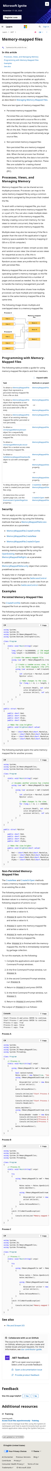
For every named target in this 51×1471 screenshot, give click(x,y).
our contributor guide (31, 1349)
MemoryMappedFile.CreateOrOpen (23, 541)
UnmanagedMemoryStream (14, 430)
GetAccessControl (29, 585)
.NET (12, 32)
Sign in (46, 26)
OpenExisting (8, 553)
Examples (8, 63)
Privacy (17, 1460)
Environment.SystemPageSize (15, 500)
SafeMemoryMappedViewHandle (16, 457)
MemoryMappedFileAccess (34, 522)
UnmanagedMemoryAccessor (15, 445)
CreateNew (36, 485)
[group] (25, 443)
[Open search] (39, 26)
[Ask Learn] (35, 32)
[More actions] (47, 32)
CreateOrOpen (38, 497)
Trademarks (7, 1467)
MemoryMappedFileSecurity (15, 566)
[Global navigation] (2, 26)
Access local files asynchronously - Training (20, 1421)
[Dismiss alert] (47, 4)
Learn (4, 32)
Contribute (6, 1460)
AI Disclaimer (7, 1457)
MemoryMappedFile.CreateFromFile (23, 530)
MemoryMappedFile (21, 387)
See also (7, 66)
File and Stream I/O (16, 1325)
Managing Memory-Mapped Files (32, 100)
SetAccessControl (38, 578)
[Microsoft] (25, 26)
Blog (35, 1457)
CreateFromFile (13, 603)
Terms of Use (33, 1464)
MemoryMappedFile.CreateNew (21, 536)
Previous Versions (23, 1457)
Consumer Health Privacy (12, 1464)
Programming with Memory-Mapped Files (21, 60)
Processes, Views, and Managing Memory (21, 57)
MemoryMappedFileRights (14, 557)
